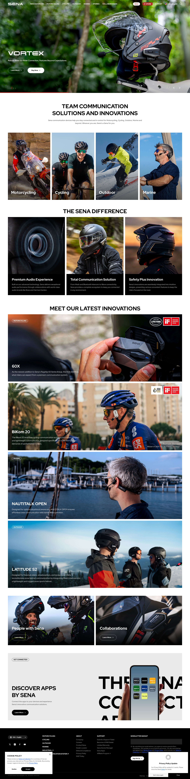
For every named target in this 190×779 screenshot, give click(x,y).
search (181, 4)
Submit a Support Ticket (105, 739)
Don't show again (158, 775)
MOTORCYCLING (48, 736)
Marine (45, 747)
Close (178, 775)
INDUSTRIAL (47, 750)
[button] (173, 87)
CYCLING (45, 739)
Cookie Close (50, 754)
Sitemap (142, 776)
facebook (20, 744)
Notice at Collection (25, 759)
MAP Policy (80, 756)
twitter (10, 744)
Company (79, 739)
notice (163, 769)
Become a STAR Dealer (105, 742)
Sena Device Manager (105, 748)
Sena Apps (101, 751)
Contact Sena (81, 745)
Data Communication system (54, 754)
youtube (25, 744)
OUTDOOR (46, 743)
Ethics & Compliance (83, 751)
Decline (14, 769)
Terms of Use (147, 750)
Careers (79, 742)
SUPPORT (101, 736)
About (79, 736)
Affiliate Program (103, 753)
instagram (15, 744)
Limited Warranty (103, 745)
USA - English (17, 737)
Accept (28, 769)
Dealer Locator (81, 748)
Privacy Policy (81, 753)
